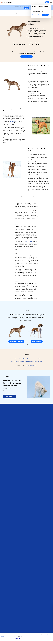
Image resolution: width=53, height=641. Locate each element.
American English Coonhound (16, 341)
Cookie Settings (18, 638)
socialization (12, 121)
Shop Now (26, 8)
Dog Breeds (6, 13)
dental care (29, 241)
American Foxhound (36, 341)
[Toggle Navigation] (50, 2)
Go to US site (45, 14)
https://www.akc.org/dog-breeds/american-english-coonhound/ (27, 361)
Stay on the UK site (36, 14)
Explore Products (26, 56)
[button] (48, 334)
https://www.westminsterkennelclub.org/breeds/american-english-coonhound (26, 358)
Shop (47, 2)
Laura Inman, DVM (32, 365)
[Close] (51, 635)
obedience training (29, 274)
